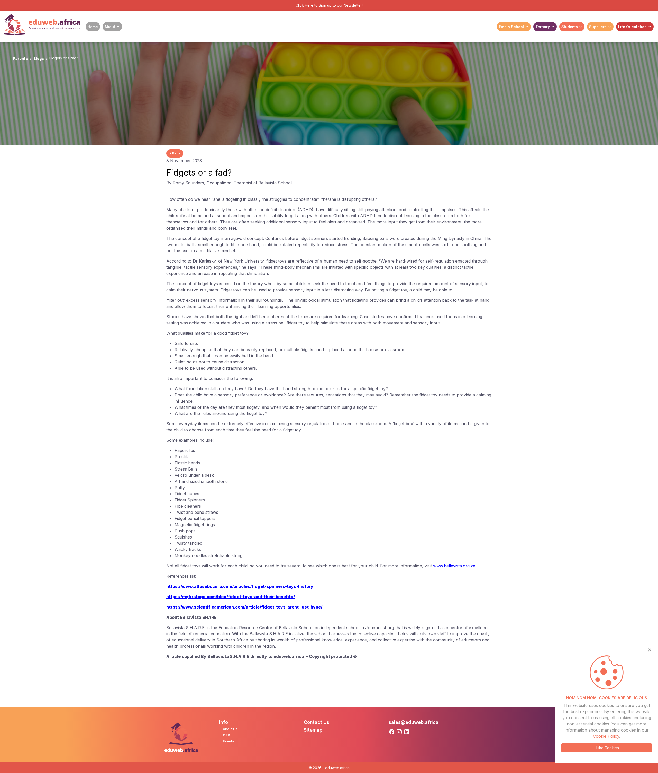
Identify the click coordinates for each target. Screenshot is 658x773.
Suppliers (598, 26)
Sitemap (313, 730)
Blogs (38, 58)
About (110, 26)
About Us (230, 729)
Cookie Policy (606, 736)
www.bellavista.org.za (454, 565)
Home (93, 26)
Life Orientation (632, 26)
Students (569, 26)
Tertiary (542, 26)
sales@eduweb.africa (413, 722)
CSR (226, 735)
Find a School (511, 26)
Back (176, 153)
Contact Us (316, 722)
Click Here (304, 5)
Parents (20, 58)
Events (228, 741)
